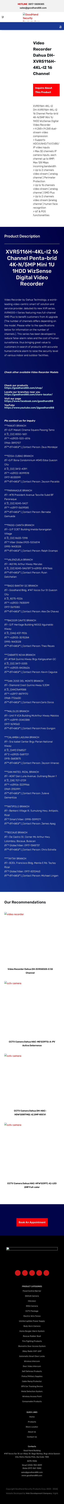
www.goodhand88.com (32, 1475)
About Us (32, 1432)
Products (32, 1422)
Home (32, 1417)
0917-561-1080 (34, 1468)
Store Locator (32, 1427)
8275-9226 (32, 1461)
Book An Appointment (32, 1222)
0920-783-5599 (35, 1465)
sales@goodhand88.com (32, 1472)
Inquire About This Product (43, 90)
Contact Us (32, 1437)
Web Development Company (39, 1493)
